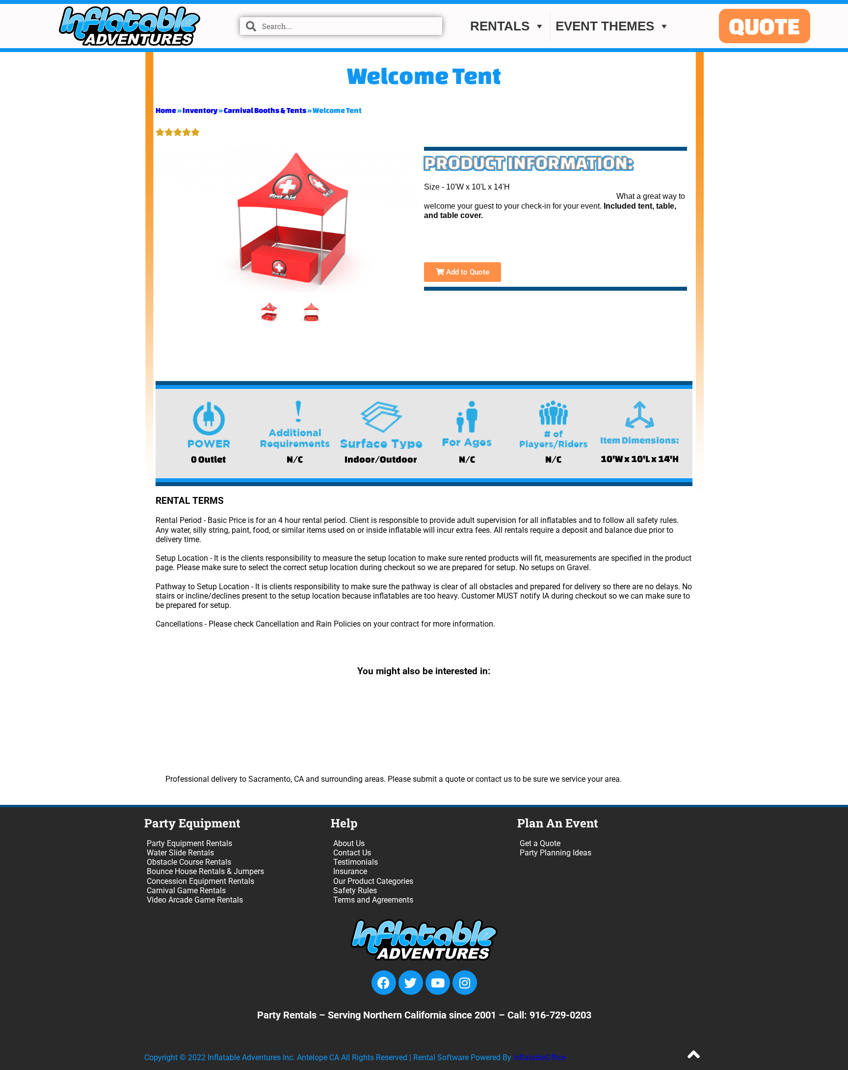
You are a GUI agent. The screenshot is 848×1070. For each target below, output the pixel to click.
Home (166, 110)
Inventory (200, 110)
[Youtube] (437, 982)
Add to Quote (466, 272)
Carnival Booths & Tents (265, 110)
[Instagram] (464, 982)
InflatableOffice (539, 1057)
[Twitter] (410, 982)
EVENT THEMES (605, 26)
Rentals (500, 26)
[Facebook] (383, 982)
